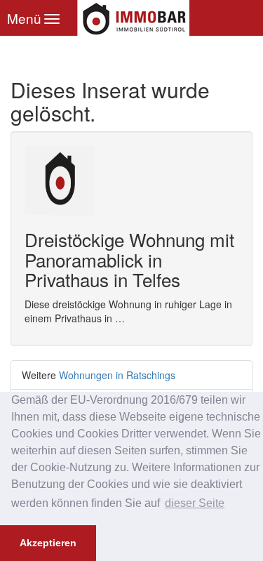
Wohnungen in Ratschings (117, 375)
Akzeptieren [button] (48, 542)
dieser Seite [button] (194, 503)
